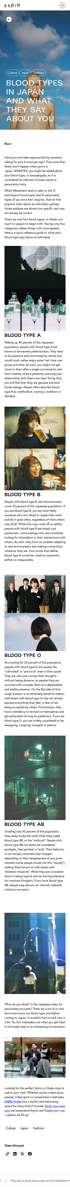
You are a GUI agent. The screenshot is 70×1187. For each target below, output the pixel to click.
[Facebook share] (30, 1154)
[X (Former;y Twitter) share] (22, 1154)
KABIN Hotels (13, 1101)
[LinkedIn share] (15, 1154)
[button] (63, 5)
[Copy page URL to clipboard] (7, 1154)
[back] (9, 19)
